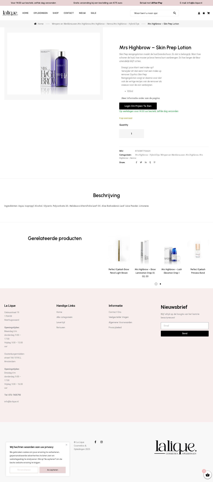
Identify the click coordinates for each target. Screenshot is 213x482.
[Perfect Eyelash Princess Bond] (198, 250)
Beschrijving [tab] (106, 195)
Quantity (123, 125)
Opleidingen (41, 13)
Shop (56, 13)
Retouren (61, 327)
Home (25, 13)
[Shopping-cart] (208, 13)
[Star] (203, 13)
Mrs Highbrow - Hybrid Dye (147, 155)
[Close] (66, 444)
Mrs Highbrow (192, 155)
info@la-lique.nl (194, 3)
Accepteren (52, 470)
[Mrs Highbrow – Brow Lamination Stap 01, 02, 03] (145, 250)
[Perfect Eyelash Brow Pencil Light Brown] (119, 250)
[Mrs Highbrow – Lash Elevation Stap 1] (172, 250)
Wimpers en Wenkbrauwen (173, 155)
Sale (93, 13)
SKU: (121, 151)
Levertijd (61, 322)
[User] (199, 13)
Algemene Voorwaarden (120, 322)
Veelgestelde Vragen (119, 317)
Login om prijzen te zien (138, 106)
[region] (38, 459)
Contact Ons (115, 312)
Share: (122, 162)
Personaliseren (24, 470)
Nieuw (82, 13)
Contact (69, 13)
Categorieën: (125, 155)
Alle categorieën (64, 317)
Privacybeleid (115, 327)
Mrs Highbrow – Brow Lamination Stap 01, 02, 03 (145, 273)
